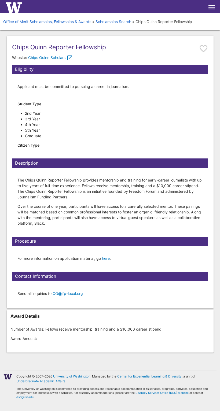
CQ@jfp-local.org (68, 293)
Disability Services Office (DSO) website (162, 393)
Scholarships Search (113, 21)
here (106, 258)
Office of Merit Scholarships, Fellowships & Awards (47, 21)
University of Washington (71, 376)
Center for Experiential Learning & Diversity (149, 376)
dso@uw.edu (25, 397)
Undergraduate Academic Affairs (40, 381)
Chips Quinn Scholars (50, 57)
